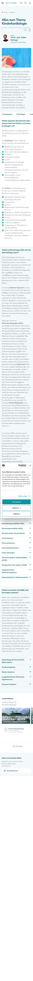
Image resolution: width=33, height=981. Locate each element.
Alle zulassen (16, 502)
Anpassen (15, 508)
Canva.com (28, 68)
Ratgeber (12, 12)
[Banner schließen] (30, 465)
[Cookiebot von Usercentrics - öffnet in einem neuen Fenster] (19, 465)
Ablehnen (16, 514)
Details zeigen (22, 496)
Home (6, 12)
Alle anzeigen (17, 746)
